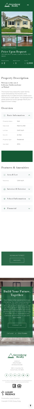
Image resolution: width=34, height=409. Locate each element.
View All (25, 40)
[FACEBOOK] (6, 375)
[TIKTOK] (19, 375)
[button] (17, 325)
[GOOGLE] (23, 375)
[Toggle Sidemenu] (28, 5)
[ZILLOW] (27, 375)
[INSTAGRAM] (10, 375)
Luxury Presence (14, 398)
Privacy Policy (17, 401)
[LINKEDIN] (15, 375)
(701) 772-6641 (22, 333)
